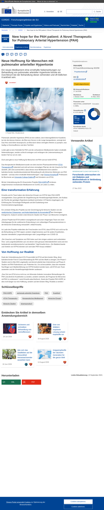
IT (20, 54)
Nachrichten (65, 25)
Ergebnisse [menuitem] (47, 47)
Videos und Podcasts (51, 25)
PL (25, 54)
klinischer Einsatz (54, 298)
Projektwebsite (79, 72)
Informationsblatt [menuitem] (8, 47)
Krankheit (56, 293)
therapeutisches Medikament (32, 298)
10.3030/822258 (78, 79)
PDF (33, 382)
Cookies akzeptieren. (78, 501)
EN (7, 54)
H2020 (20, 30)
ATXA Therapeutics (10, 298)
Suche (81, 25)
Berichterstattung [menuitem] (35, 47)
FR (16, 54)
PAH (46, 293)
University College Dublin (24, 177)
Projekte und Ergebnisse (33, 25)
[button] (60, 11)
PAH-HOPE (43, 182)
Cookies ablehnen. (78, 507)
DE (3, 54)
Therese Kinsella (50, 175)
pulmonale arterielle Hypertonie (28, 293)
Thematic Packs (17, 25)
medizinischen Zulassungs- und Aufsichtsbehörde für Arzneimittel (26, 212)
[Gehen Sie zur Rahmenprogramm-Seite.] (5, 38)
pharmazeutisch (26, 304)
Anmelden (50, 11)
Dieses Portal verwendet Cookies (18, 502)
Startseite (5, 25)
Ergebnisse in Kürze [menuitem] (21, 47)
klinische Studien (9, 304)
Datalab (74, 25)
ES (12, 54)
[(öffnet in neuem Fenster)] (18, 10)
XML (13, 382)
